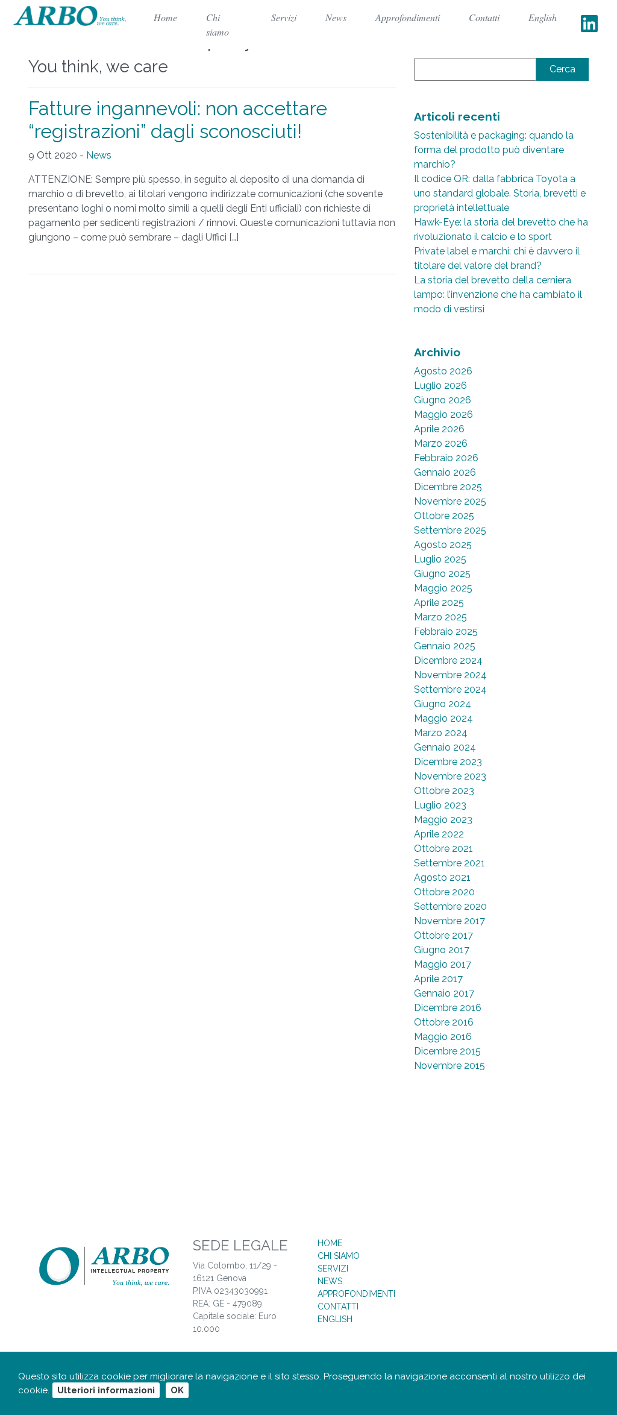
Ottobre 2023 (444, 790)
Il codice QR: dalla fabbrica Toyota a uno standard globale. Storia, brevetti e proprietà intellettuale (500, 193)
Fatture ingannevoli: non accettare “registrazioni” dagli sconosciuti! (177, 119)
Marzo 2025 (440, 617)
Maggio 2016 (443, 1036)
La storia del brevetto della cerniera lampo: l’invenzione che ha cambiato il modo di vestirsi (498, 294)
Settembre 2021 (449, 863)
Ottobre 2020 (444, 892)
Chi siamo (217, 24)
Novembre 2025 (450, 501)
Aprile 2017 (438, 979)
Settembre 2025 (450, 530)
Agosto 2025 (443, 544)
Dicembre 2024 (448, 660)
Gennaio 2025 (444, 646)
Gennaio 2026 (445, 472)
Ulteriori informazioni (106, 1390)
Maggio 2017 (442, 964)
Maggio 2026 (443, 414)
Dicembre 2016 (447, 1007)
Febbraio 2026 (446, 458)
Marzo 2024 (441, 733)
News (335, 17)
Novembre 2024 (450, 675)
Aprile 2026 (439, 429)
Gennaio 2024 (445, 747)
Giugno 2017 (441, 950)
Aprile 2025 (439, 602)
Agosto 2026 (443, 371)
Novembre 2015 (449, 1065)
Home (330, 1243)
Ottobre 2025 (444, 516)
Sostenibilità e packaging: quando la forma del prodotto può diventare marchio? (494, 150)
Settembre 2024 (450, 689)
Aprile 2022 (439, 834)
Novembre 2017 (449, 921)
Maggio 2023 (443, 819)
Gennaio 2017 (444, 993)
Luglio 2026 (440, 385)
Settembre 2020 (450, 906)
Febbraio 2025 (446, 631)
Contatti (484, 17)
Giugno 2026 (442, 400)
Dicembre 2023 (448, 761)
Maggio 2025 (443, 588)
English (542, 17)
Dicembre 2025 (448, 487)
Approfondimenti (407, 17)
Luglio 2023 (440, 805)
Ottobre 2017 (443, 935)
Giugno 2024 (442, 704)
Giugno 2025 (442, 573)
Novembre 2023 (450, 776)
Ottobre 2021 (443, 848)
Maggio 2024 (443, 718)
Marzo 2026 (441, 443)
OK (177, 1390)
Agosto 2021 (442, 877)
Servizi (283, 17)
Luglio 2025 (440, 559)
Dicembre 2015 (447, 1051)
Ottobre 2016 (444, 1022)
